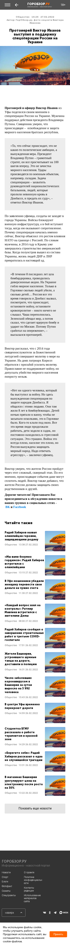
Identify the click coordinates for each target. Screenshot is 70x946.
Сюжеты (6, 891)
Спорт (5, 877)
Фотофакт (7, 886)
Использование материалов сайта (32, 898)
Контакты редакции (29, 889)
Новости (6, 872)
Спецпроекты (9, 895)
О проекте (29, 872)
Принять (58, 934)
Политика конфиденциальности (33, 880)
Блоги (5, 881)
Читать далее (35, 541)
